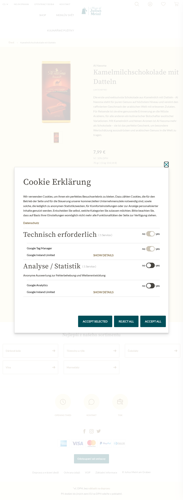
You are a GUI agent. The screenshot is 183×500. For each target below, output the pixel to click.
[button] (126, 255)
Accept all (153, 321)
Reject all (126, 321)
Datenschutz (31, 222)
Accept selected (95, 321)
